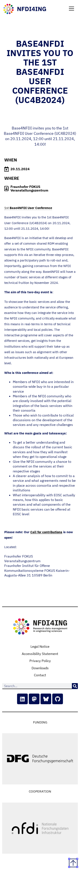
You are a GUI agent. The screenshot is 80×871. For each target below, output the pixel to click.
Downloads (40, 668)
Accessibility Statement (40, 654)
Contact (40, 675)
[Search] (75, 686)
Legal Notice (40, 646)
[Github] (57, 699)
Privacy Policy (40, 661)
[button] (71, 9)
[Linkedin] (22, 699)
